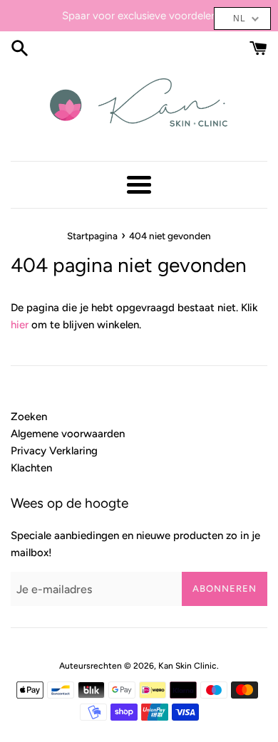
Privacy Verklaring (54, 450)
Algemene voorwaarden (68, 433)
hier (20, 324)
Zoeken (29, 416)
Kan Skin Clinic (187, 666)
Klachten (31, 467)
